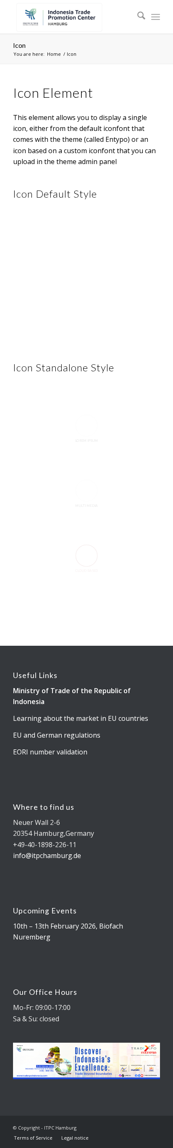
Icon (19, 45)
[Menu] (155, 17)
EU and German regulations (56, 735)
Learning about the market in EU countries (80, 718)
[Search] (137, 17)
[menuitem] (137, 17)
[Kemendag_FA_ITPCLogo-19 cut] (72, 17)
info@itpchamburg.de (47, 855)
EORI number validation (50, 752)
